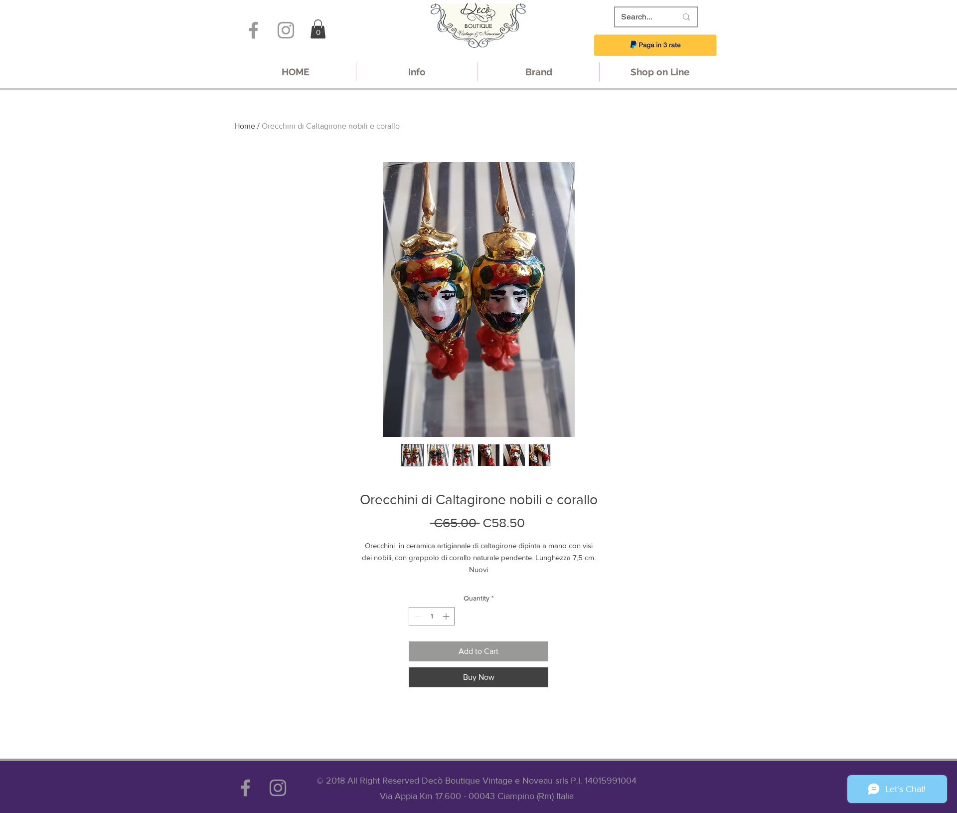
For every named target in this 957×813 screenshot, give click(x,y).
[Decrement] (416, 616)
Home (244, 126)
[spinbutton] (432, 616)
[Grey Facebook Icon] (253, 30)
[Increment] (447, 616)
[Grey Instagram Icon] (286, 30)
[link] (318, 28)
